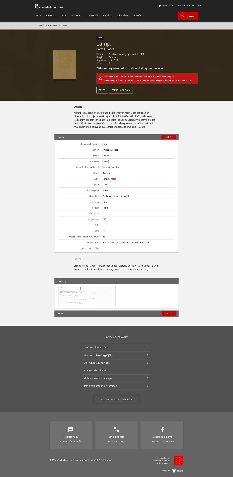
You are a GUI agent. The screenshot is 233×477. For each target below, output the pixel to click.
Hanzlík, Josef (105, 49)
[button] (65, 65)
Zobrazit (169, 314)
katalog (52, 25)
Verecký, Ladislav (110, 167)
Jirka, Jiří (106, 173)
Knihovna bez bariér (95, 370)
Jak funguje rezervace (97, 362)
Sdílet (102, 90)
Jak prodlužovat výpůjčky (98, 355)
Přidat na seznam (121, 90)
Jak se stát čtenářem (96, 347)
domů (41, 25)
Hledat (188, 16)
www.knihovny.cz (183, 80)
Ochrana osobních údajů (98, 378)
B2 (103, 236)
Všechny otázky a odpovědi (116, 399)
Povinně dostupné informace (100, 385)
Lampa (64, 25)
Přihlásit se (167, 5)
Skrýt (169, 137)
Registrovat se (186, 6)
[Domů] (48, 7)
